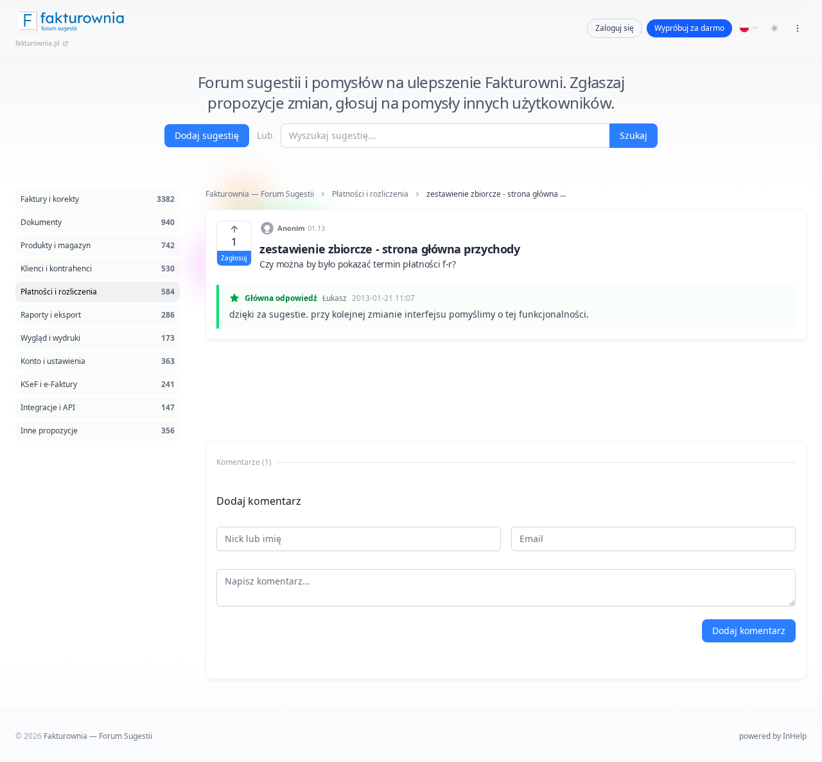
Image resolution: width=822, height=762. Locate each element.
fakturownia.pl (37, 43)
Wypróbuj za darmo (689, 28)
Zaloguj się (614, 28)
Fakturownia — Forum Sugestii (260, 194)
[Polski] (748, 28)
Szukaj (633, 135)
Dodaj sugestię (207, 135)
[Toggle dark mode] (774, 28)
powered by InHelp (773, 735)
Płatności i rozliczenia (370, 194)
